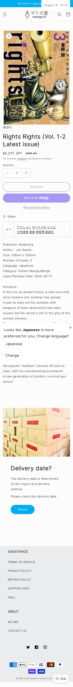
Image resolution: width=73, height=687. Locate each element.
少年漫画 (22, 231)
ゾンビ (51, 227)
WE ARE (13, 622)
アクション (24, 227)
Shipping (22, 158)
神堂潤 (40, 231)
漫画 (32, 231)
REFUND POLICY (19, 579)
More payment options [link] (36, 207)
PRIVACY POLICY (19, 570)
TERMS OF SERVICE (21, 562)
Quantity (8, 165)
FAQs (11, 597)
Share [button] (11, 216)
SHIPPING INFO (19, 588)
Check (22, 509)
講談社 (49, 231)
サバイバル (39, 227)
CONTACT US (17, 630)
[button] (5, 14)
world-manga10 (31, 678)
